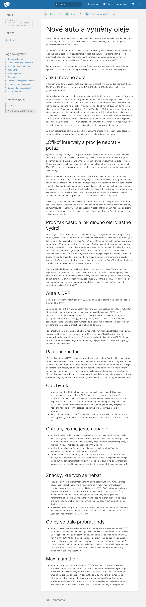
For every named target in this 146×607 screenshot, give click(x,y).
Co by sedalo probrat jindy (20, 88)
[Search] (57, 4)
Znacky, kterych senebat (19, 84)
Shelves (94, 4)
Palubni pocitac (15, 73)
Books (108, 4)
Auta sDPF (12, 70)
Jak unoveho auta (16, 59)
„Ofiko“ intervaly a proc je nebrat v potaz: (21, 63)
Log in (137, 4)
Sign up (123, 4)
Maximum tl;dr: (15, 91)
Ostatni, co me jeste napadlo (21, 81)
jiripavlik (29, 23)
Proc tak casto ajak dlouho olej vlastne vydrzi (21, 66)
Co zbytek (12, 77)
